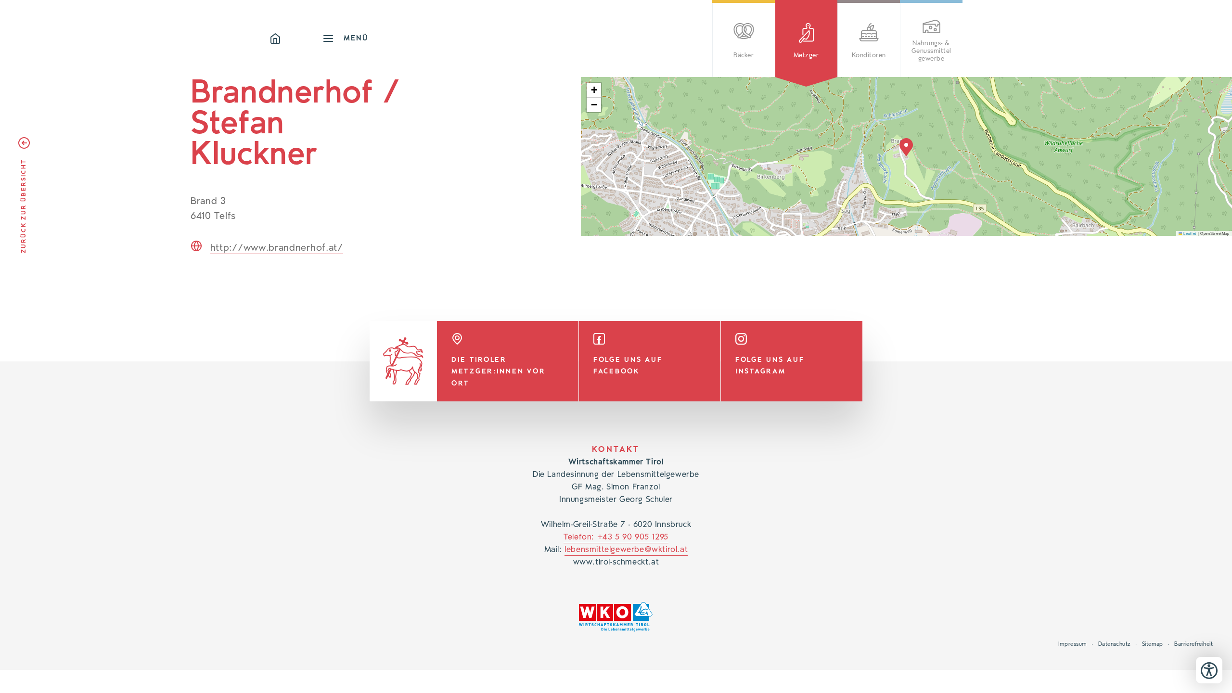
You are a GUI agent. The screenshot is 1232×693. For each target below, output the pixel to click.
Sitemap (1152, 644)
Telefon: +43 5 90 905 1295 (616, 537)
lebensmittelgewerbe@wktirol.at (626, 549)
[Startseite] (296, 38)
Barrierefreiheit (1193, 644)
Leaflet (1189, 233)
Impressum (1072, 644)
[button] (906, 147)
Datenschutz (1114, 644)
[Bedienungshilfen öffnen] (1209, 670)
